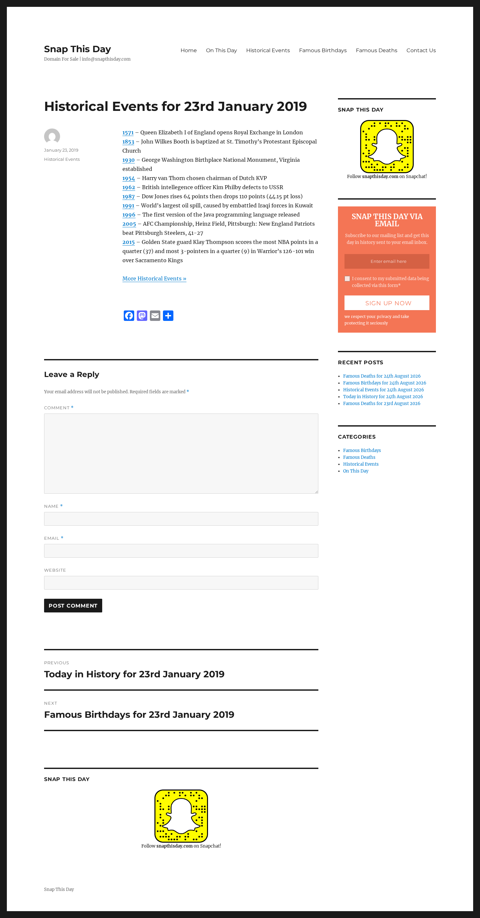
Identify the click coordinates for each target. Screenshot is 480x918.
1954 (128, 178)
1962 (128, 187)
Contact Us (421, 50)
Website (55, 570)
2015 (128, 242)
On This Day (221, 50)
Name (53, 506)
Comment (59, 408)
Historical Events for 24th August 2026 (383, 390)
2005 (129, 223)
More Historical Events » (154, 278)
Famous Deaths (376, 50)
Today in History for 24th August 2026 (383, 396)
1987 (128, 196)
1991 (128, 205)
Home (189, 50)
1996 (129, 214)
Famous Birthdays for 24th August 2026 (384, 383)
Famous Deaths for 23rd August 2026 (382, 403)
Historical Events (268, 50)
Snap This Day (77, 48)
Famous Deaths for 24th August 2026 (382, 376)
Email (54, 538)
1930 (128, 160)
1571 (128, 132)
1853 (128, 141)
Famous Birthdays (323, 50)
